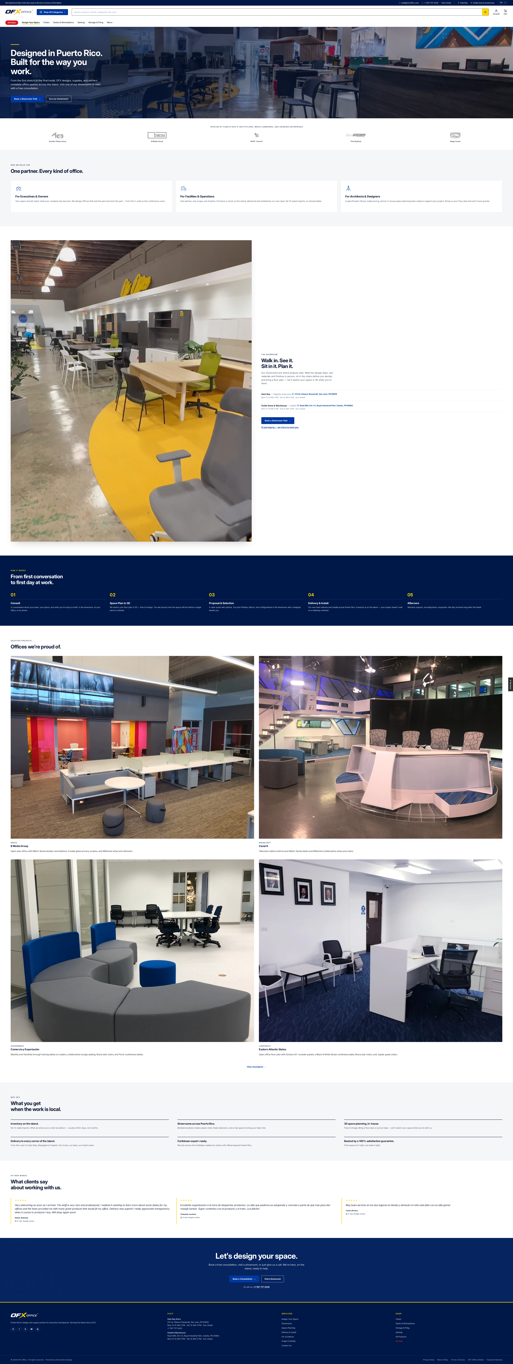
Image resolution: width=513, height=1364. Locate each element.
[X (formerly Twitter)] (25, 1329)
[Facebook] (19, 1329)
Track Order (446, 3)
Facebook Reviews (494, 1360)
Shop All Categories (54, 12)
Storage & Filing (95, 22)
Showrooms (287, 1323)
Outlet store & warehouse (483, 3)
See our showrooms (58, 99)
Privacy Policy (428, 1360)
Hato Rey (464, 3)
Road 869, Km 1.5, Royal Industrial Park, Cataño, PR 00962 (326, 405)
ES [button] (505, 3)
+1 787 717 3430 (174, 1328)
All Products (401, 1337)
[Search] (485, 12)
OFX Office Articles (476, 1360)
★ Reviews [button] (511, 684)
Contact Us (286, 1345)
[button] (53, 1339)
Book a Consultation (244, 1279)
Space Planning (288, 1328)
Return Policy (442, 1360)
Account (496, 14)
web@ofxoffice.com (410, 3)
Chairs (46, 22)
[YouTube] (31, 1329)
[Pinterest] (37, 1329)
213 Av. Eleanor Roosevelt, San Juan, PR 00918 (316, 394)
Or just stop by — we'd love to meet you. (280, 427)
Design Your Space (31, 22)
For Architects (288, 1337)
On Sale (12, 23)
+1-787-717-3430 (261, 1287)
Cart (505, 14)
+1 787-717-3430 (431, 3)
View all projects (256, 1067)
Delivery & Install (289, 1332)
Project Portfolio (289, 1341)
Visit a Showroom (272, 1279)
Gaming (81, 22)
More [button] (110, 22)
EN (501, 3)
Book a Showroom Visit (27, 99)
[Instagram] (13, 1329)
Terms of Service (458, 1360)
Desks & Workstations (63, 22)
